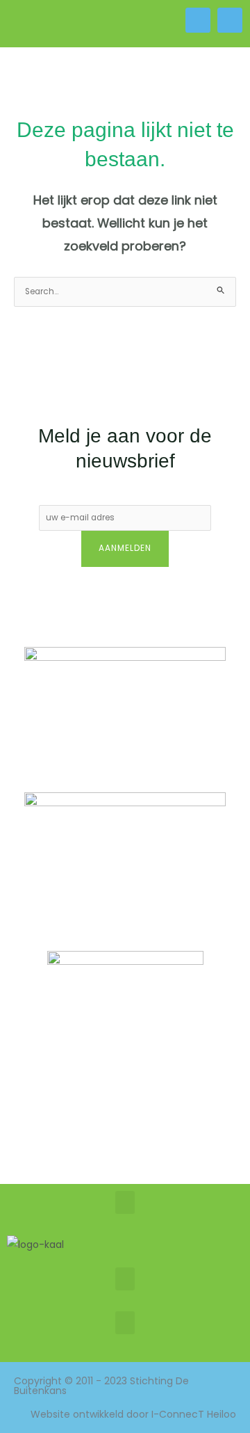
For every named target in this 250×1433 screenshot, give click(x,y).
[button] (63, 24)
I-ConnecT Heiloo (193, 1414)
